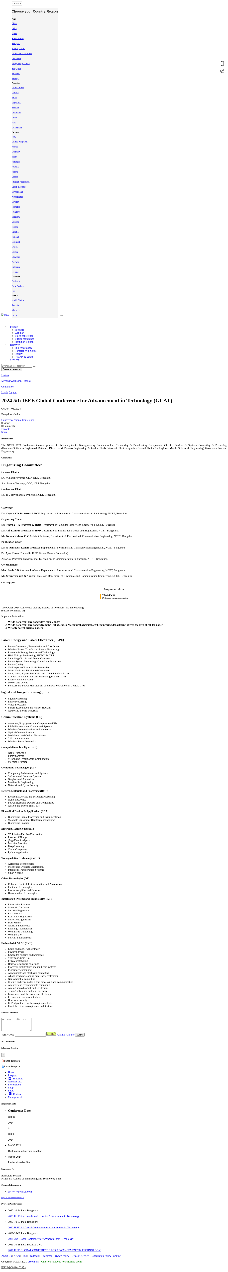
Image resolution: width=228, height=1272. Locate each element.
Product (14, 326)
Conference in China (26, 350)
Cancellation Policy (101, 1255)
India (14, 28)
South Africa (18, 300)
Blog (24, 1255)
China (14, 23)
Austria (15, 167)
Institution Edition (24, 341)
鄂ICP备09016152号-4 (13, 1267)
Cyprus (15, 247)
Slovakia (16, 257)
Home (11, 1072)
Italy (14, 136)
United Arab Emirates (22, 53)
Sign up (13, 392)
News (17, 1255)
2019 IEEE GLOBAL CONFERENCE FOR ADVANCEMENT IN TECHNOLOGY (54, 1250)
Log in (4, 392)
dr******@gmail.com (20, 1191)
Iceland (15, 272)
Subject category (23, 347)
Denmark (16, 242)
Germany (16, 151)
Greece (15, 177)
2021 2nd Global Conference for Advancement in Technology (40, 1238)
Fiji (13, 291)
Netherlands (17, 197)
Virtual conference (24, 338)
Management (15, 1097)
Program (12, 1075)
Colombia (16, 112)
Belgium (16, 217)
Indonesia (16, 58)
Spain (14, 156)
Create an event (11, 369)
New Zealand (18, 286)
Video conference (24, 335)
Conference (7, 386)
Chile (14, 117)
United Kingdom (20, 141)
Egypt (14, 315)
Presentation (14, 1084)
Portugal (16, 162)
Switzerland (17, 192)
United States (18, 87)
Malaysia (16, 43)
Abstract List (15, 1081)
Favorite (5, 429)
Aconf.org (33, 1261)
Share (4, 432)
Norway (15, 262)
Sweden (15, 202)
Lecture (5, 375)
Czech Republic (19, 187)
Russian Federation (21, 182)
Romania (16, 207)
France (15, 146)
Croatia (15, 232)
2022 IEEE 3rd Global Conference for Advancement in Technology (43, 1227)
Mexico (15, 107)
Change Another (65, 1034)
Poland (15, 172)
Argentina (16, 102)
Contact (117, 1255)
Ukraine (15, 222)
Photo (11, 1090)
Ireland (15, 227)
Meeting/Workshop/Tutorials (16, 380)
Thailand (16, 73)
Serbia (15, 252)
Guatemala (17, 127)
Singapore (16, 68)
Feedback (34, 1255)
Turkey (15, 78)
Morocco (16, 310)
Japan (14, 33)
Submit (79, 1035)
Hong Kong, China (21, 63)
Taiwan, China (18, 48)
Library (19, 353)
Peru (14, 122)
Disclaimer (46, 1255)
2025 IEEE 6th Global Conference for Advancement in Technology (43, 1216)
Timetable (18, 1078)
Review (17, 1094)
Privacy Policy (61, 1255)
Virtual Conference (24, 420)
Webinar (19, 332)
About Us (6, 1255)
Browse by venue (24, 356)
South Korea (18, 38)
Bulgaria (16, 267)
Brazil (14, 97)
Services (14, 359)
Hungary (16, 212)
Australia (16, 281)
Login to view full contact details (12, 1198)
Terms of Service (80, 1255)
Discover (15, 344)
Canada (15, 92)
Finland (15, 237)
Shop (11, 1087)
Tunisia (15, 305)
